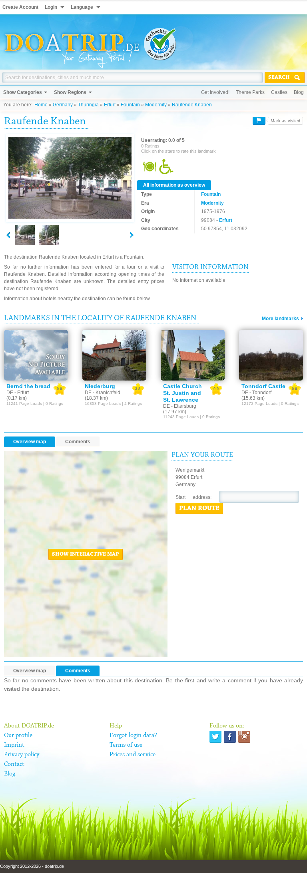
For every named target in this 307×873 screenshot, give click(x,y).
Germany (63, 105)
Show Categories (22, 92)
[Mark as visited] (259, 121)
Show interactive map (85, 554)
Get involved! (215, 92)
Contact (14, 764)
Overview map (29, 441)
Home (41, 105)
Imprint (14, 745)
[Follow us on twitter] (215, 737)
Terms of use (126, 745)
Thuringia (88, 105)
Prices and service (132, 754)
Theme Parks (250, 92)
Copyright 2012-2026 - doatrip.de (32, 866)
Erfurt (110, 105)
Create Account (20, 7)
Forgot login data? (133, 735)
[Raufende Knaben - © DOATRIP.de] (48, 235)
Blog (299, 92)
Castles (279, 92)
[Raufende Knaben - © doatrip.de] (70, 178)
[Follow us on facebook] (230, 737)
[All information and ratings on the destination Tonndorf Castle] (271, 355)
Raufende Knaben (192, 105)
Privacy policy (21, 754)
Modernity (156, 105)
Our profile (18, 735)
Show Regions (70, 92)
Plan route (199, 508)
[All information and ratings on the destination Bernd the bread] (36, 355)
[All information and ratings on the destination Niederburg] (114, 355)
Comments (77, 441)
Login (51, 7)
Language (82, 7)
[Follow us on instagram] (244, 737)
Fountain (130, 105)
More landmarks (280, 318)
